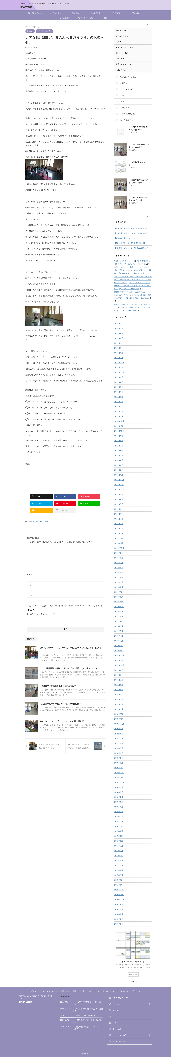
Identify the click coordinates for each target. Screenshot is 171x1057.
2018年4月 (118, 812)
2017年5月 (118, 865)
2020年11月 (119, 660)
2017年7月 (118, 855)
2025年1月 (118, 416)
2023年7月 (118, 504)
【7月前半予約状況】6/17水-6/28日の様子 (131, 248)
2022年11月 (119, 543)
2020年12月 (119, 655)
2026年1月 (118, 358)
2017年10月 (119, 841)
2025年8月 (118, 382)
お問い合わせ (75, 13)
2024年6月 (118, 450)
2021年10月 (119, 607)
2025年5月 (118, 397)
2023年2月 (118, 528)
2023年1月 (118, 533)
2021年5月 (118, 631)
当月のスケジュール (35, 13)
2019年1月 (118, 768)
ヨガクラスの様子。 (42, 522)
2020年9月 (118, 670)
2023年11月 (119, 485)
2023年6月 (118, 509)
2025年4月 (118, 402)
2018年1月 (118, 826)
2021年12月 (119, 597)
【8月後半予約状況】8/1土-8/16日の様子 (130, 228)
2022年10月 (119, 548)
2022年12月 (119, 538)
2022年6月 (118, 567)
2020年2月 (118, 704)
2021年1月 (118, 650)
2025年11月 (119, 367)
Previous (116, 954)
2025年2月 (118, 411)
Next (149, 954)
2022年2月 (118, 587)
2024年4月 (118, 460)
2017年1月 (118, 885)
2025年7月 (118, 387)
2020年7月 (118, 680)
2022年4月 (118, 577)
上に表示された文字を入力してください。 (43, 614)
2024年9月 (118, 436)
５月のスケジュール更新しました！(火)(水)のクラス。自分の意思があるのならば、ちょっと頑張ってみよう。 (133, 279)
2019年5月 (118, 748)
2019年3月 (118, 758)
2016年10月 (119, 899)
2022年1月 (118, 592)
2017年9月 (118, 846)
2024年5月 (118, 455)
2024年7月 (118, 445)
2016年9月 (118, 904)
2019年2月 (118, 763)
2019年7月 (118, 738)
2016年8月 (118, 909)
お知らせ (31, 522)
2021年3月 (118, 641)
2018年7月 (118, 797)
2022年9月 (118, 553)
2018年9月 (118, 787)
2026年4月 (118, 343)
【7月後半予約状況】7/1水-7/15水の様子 (130, 243)
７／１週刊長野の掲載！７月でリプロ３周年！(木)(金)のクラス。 (69, 668)
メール (30, 585)
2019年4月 (118, 753)
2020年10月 (119, 665)
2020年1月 (118, 709)
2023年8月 (118, 499)
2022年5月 (118, 572)
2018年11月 (119, 777)
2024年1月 (118, 475)
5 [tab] (136, 981)
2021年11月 (119, 602)
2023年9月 (118, 494)
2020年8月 (118, 675)
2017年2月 (118, 880)
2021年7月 (118, 621)
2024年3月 (118, 465)
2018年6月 (118, 802)
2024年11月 (119, 426)
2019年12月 (119, 714)
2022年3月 (118, 582)
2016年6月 (118, 919)
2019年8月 (118, 733)
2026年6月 (118, 333)
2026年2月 (118, 353)
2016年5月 (118, 924)
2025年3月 (118, 406)
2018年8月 (118, 792)
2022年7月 (118, 563)
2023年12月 (119, 480)
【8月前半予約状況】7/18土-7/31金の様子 (131, 233)
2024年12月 (119, 421)
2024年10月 (119, 431)
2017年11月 (119, 836)
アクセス (135, 13)
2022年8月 (118, 558)
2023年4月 (118, 519)
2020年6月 (118, 685)
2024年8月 (118, 441)
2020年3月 (118, 699)
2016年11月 (119, 895)
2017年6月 (118, 860)
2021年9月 (118, 611)
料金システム (95, 13)
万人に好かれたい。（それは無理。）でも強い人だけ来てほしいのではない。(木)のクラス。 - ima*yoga (132, 285)
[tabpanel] (133, 955)
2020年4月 (118, 694)
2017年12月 (119, 831)
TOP (105, 18)
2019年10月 (119, 724)
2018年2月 (118, 821)
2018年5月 (118, 807)
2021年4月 (118, 636)
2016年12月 (119, 890)
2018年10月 (119, 782)
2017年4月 (118, 870)
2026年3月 (118, 348)
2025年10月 (119, 372)
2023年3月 (118, 524)
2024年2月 (118, 470)
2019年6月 (118, 743)
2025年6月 (118, 392)
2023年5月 (118, 514)
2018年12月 (119, 773)
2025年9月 (118, 377)
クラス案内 (116, 13)
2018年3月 (118, 816)
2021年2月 (118, 646)
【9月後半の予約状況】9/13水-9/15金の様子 (60, 703)
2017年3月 (118, 875)
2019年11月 (119, 719)
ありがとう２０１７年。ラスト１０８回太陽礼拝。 (63, 721)
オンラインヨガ (55, 13)
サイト (29, 595)
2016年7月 (118, 914)
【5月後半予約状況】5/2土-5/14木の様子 (59, 686)
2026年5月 (118, 338)
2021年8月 (118, 616)
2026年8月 (118, 323)
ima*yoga (26, 6)
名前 (29, 574)
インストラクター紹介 (85, 18)
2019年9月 (118, 729)
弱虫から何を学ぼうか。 (124, 261)
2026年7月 (118, 328)
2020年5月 (118, 690)
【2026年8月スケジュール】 (125, 238)
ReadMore (133, 974)
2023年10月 (119, 489)
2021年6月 (118, 626)
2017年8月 (118, 851)
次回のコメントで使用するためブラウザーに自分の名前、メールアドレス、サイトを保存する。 (66, 606)
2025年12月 (119, 362)
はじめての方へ (65, 18)
